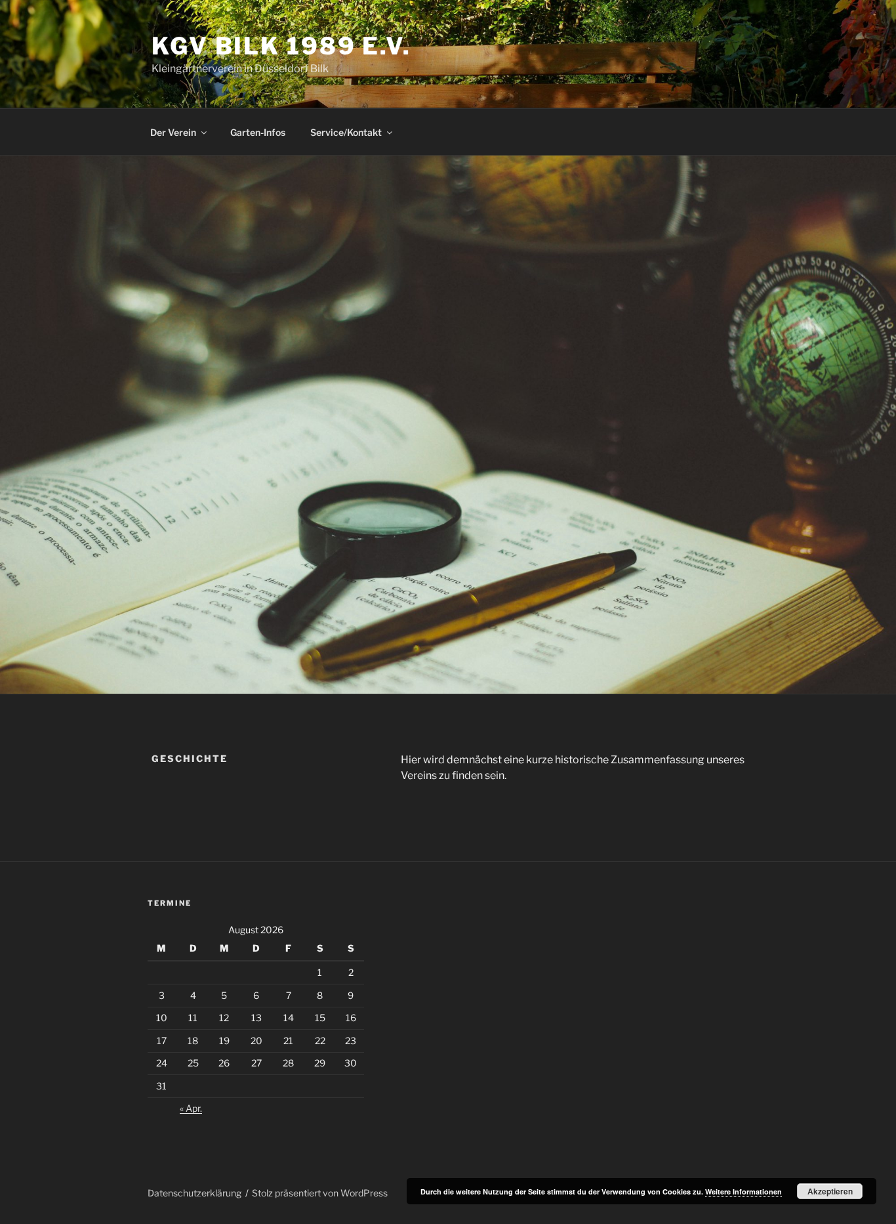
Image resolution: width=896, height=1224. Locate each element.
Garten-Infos (257, 132)
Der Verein (173, 132)
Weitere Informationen (743, 1191)
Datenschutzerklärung (194, 1192)
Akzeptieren (830, 1191)
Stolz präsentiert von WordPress (320, 1192)
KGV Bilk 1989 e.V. (281, 46)
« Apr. (191, 1108)
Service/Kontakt (346, 132)
